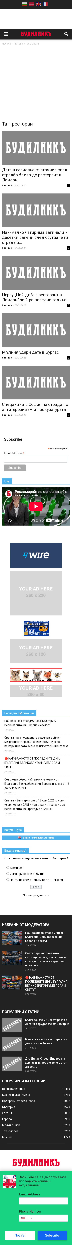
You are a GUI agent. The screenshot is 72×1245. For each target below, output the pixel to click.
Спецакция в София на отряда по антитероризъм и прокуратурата (35, 407)
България (8, 1107)
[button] (66, 34)
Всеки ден (16, 868)
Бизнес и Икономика (16, 1095)
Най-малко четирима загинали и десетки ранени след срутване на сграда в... (35, 237)
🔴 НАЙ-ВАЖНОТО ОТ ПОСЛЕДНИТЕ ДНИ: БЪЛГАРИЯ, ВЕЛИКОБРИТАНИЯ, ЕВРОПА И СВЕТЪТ (32, 763)
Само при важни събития (27, 874)
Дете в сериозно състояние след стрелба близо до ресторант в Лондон (34, 174)
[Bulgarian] (24, 4)
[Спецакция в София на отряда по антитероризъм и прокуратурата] (36, 383)
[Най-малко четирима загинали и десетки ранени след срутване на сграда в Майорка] (36, 210)
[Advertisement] (36, 84)
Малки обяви (11, 1125)
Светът (7, 1113)
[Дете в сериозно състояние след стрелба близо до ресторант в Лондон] (36, 148)
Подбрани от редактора (18, 1101)
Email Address (14, 453)
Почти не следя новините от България (36, 880)
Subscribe (52, 1235)
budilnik (7, 185)
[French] (45, 4)
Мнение (7, 1137)
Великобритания (13, 1089)
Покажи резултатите (36, 895)
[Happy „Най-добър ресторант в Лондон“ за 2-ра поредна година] (36, 273)
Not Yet (20, 1235)
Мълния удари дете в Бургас (30, 352)
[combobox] (26, 1218)
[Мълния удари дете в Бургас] (36, 330)
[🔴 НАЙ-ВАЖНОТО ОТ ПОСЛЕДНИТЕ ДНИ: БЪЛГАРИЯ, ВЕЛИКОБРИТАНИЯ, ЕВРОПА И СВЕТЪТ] (12, 982)
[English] (38, 4)
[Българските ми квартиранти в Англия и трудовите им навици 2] (12, 1025)
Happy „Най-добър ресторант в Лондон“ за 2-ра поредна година (34, 297)
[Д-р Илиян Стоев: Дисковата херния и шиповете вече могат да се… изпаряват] (12, 1064)
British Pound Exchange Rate (37, 838)
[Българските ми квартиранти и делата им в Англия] (12, 1044)
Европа (7, 1119)
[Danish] (31, 4)
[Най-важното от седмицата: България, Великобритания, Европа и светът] (12, 938)
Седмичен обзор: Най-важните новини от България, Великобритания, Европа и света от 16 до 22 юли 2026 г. (36, 784)
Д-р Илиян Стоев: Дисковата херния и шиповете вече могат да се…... (46, 1062)
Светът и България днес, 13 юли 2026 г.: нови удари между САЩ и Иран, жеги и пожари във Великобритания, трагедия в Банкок (34, 805)
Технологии (10, 1131)
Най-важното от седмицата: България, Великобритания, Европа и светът (30, 723)
